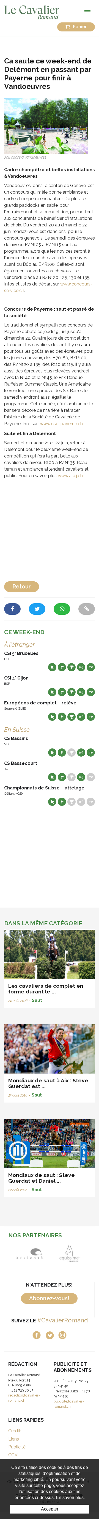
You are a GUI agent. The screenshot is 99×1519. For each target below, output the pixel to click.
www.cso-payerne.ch (61, 423)
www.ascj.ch (70, 475)
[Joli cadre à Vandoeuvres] (46, 125)
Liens (13, 1439)
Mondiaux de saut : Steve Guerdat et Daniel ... (41, 1178)
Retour (21, 586)
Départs (62, 667)
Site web (52, 667)
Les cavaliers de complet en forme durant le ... (45, 989)
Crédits (15, 1430)
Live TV (91, 667)
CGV (13, 1454)
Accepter (49, 1509)
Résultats (71, 667)
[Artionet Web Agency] (29, 1253)
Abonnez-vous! (49, 1298)
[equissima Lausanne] (69, 1253)
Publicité (17, 1447)
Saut (37, 1000)
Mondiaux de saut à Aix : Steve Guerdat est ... (48, 1083)
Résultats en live (81, 667)
